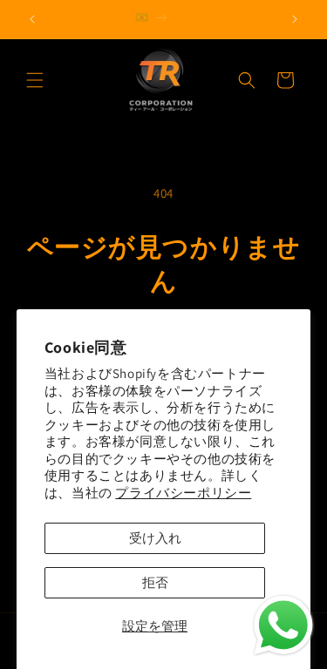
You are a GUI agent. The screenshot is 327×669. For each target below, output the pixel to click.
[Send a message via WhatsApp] (283, 625)
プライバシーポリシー (183, 492)
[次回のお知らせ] (295, 19)
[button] (35, 80)
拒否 (155, 582)
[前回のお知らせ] (32, 19)
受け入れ (155, 538)
